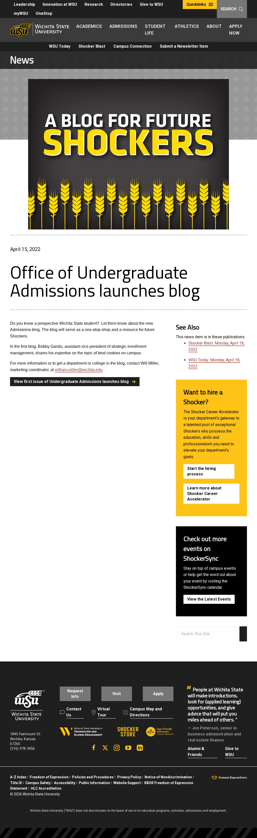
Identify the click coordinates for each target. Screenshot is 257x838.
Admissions (123, 26)
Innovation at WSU (60, 4)
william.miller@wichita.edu (78, 370)
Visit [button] (116, 693)
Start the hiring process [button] (201, 471)
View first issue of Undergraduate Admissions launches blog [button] (71, 381)
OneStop (44, 13)
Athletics (187, 26)
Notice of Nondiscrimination (168, 777)
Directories (121, 4)
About (214, 26)
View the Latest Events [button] (209, 599)
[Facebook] (94, 748)
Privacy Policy (129, 777)
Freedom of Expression (49, 777)
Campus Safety (37, 783)
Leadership (24, 4)
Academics (89, 26)
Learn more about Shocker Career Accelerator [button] (204, 493)
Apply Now (235, 30)
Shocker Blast (92, 46)
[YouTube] (128, 748)
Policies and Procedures (93, 777)
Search (228, 9)
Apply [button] (158, 693)
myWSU (21, 13)
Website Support (127, 783)
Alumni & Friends (196, 751)
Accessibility (64, 783)
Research (94, 4)
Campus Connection (132, 46)
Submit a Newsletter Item (184, 46)
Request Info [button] (75, 694)
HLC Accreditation (46, 788)
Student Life (155, 30)
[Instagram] (117, 748)
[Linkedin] (140, 748)
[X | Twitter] (105, 748)
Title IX (16, 783)
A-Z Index (18, 777)
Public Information (94, 783)
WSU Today (59, 46)
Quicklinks (196, 4)
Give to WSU (151, 4)
